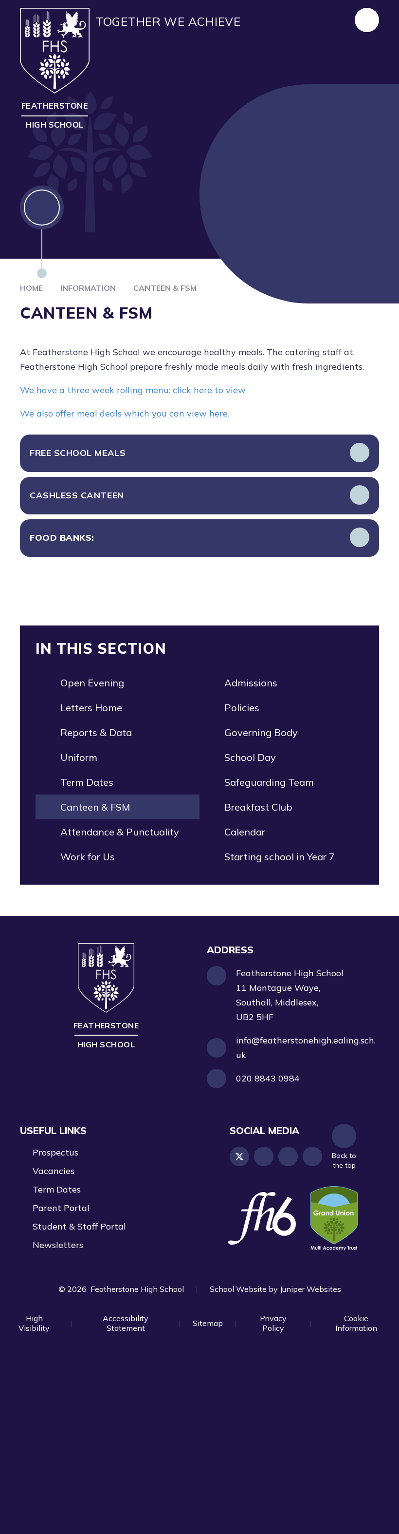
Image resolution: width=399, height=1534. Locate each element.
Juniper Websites (310, 1289)
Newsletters (58, 1244)
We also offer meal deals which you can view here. (124, 413)
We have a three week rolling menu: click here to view (133, 390)
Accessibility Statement (125, 1323)
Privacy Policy (273, 1323)
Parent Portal (61, 1207)
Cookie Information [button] (356, 1323)
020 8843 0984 (268, 1078)
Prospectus (55, 1152)
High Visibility (34, 1323)
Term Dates (57, 1189)
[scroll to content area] (42, 232)
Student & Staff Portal (79, 1226)
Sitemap (208, 1323)
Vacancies (53, 1170)
